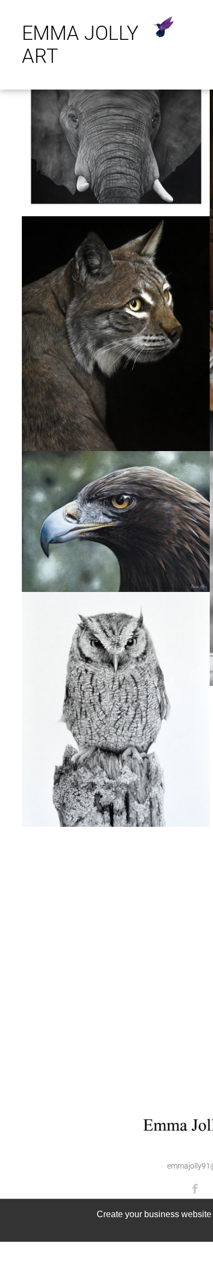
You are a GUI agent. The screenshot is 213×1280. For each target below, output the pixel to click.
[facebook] (195, 1190)
